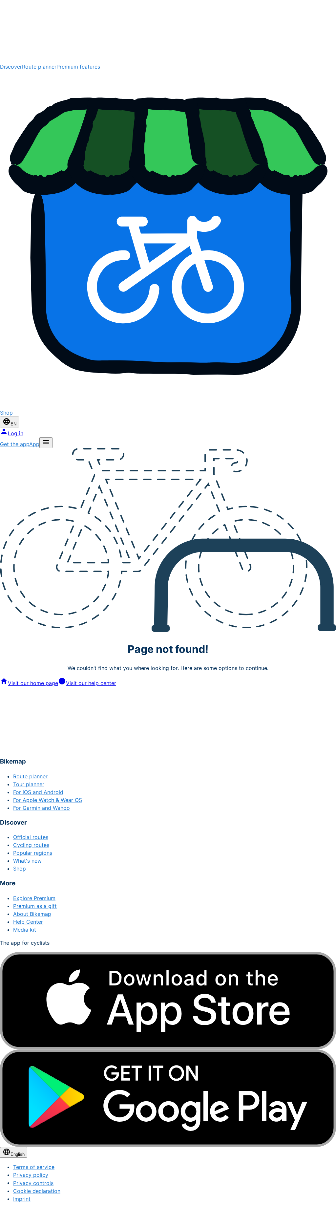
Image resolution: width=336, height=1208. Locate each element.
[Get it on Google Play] (168, 1098)
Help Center (28, 921)
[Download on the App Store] (168, 1000)
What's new (27, 860)
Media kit (24, 929)
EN (13, 423)
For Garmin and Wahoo (41, 808)
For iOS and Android (38, 792)
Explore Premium (34, 898)
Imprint (22, 1199)
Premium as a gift (35, 906)
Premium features (78, 66)
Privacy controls (33, 1183)
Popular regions (32, 853)
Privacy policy (30, 1175)
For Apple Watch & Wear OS (47, 800)
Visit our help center (91, 683)
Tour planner (28, 784)
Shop (19, 868)
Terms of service (33, 1167)
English (17, 1154)
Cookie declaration (36, 1191)
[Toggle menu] (45, 442)
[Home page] (168, 31)
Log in (15, 433)
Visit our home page (33, 683)
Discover (11, 66)
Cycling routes (31, 845)
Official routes (30, 837)
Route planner (39, 66)
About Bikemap (32, 914)
